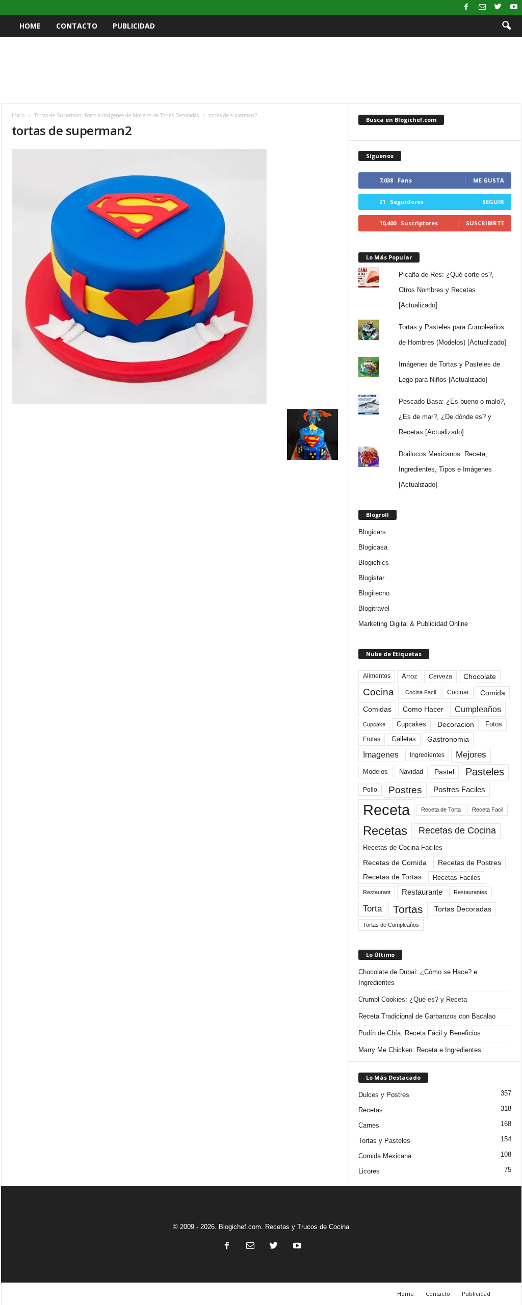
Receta (386, 809)
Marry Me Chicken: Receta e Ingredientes (419, 1050)
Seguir (493, 201)
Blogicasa (372, 547)
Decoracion (455, 724)
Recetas (385, 831)
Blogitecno (373, 593)
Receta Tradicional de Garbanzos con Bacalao (426, 1016)
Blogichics (373, 562)
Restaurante (422, 892)
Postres (405, 789)
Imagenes (381, 754)
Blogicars (372, 532)
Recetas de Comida (395, 862)
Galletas (404, 739)
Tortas (408, 909)
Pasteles (484, 771)
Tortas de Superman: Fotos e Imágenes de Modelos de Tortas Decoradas (116, 115)
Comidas (377, 709)
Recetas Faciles (457, 877)
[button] (506, 26)
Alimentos (376, 676)
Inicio (18, 115)
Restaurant (376, 892)
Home (30, 26)
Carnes (368, 1125)
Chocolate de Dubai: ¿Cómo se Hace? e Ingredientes (417, 977)
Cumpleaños (478, 709)
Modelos (375, 771)
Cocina (378, 692)
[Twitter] (498, 7)
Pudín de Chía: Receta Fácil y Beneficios (419, 1033)
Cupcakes (411, 724)
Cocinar (458, 692)
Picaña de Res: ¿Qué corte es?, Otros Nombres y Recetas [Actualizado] (446, 290)
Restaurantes (470, 892)
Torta (372, 909)
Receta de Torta (441, 809)
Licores (369, 1171)
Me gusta (488, 180)
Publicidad (134, 26)
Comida (492, 693)
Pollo (370, 789)
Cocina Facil (420, 692)
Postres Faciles (459, 789)
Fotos (493, 724)
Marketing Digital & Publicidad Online (413, 624)
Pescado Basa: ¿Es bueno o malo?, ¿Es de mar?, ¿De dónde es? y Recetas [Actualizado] (452, 417)
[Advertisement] (261, 70)
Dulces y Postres (383, 1095)
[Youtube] (514, 7)
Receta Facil (487, 809)
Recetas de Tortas (392, 877)
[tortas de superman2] (175, 276)
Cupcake (374, 724)
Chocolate (479, 677)
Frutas (371, 739)
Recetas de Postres (469, 862)
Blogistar (371, 578)
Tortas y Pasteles (384, 1140)
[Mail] (482, 7)
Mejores (471, 755)
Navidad (411, 771)
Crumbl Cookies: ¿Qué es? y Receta (412, 999)
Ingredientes (427, 755)
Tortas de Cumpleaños (391, 925)
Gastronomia (448, 739)
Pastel (444, 772)
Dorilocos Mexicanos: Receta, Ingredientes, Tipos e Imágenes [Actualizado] (445, 469)
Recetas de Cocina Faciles (402, 847)
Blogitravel (373, 608)
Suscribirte (485, 223)
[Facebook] (466, 7)
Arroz (409, 676)
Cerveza (440, 676)
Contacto (76, 26)
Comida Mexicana (384, 1156)
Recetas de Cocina (457, 830)
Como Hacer (423, 709)
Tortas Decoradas (462, 909)
